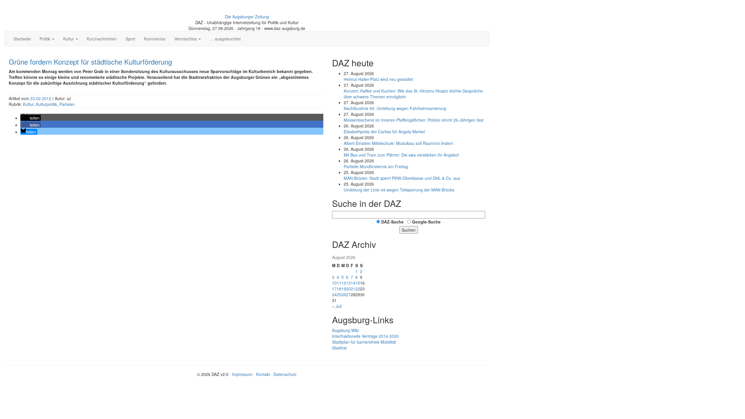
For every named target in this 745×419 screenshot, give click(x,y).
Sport (130, 39)
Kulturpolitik (46, 104)
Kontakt (263, 374)
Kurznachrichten (102, 39)
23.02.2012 (41, 98)
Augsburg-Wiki (345, 330)
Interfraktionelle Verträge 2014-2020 (365, 336)
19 (343, 289)
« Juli (337, 306)
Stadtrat (339, 348)
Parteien (67, 104)
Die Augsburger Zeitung (247, 16)
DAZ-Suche (392, 222)
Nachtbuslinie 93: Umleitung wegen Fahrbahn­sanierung (395, 108)
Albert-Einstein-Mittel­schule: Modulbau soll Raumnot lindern (398, 143)
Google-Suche (426, 222)
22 (357, 289)
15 (357, 283)
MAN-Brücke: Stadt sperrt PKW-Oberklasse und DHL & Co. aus (402, 178)
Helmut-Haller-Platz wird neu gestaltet (378, 79)
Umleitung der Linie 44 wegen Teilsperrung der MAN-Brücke (399, 190)
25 (339, 294)
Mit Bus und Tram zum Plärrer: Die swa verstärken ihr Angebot (401, 155)
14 (353, 283)
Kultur (28, 104)
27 (348, 294)
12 (343, 283)
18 (339, 289)
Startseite (22, 39)
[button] (30, 118)
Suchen (409, 230)
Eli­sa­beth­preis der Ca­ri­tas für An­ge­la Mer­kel (384, 131)
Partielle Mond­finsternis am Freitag (376, 166)
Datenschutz (285, 374)
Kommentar (155, 39)
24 (334, 294)
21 (353, 289)
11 (339, 283)
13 (348, 283)
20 (348, 289)
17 (334, 289)
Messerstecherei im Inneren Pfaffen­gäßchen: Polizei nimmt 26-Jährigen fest (413, 120)
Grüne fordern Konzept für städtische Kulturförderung (90, 61)
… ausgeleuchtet (225, 39)
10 (334, 283)
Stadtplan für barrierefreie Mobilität (364, 342)
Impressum (242, 374)
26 (343, 294)
